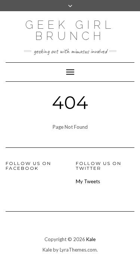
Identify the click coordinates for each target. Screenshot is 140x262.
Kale (91, 239)
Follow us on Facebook (28, 165)
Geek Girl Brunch (70, 30)
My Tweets (88, 181)
